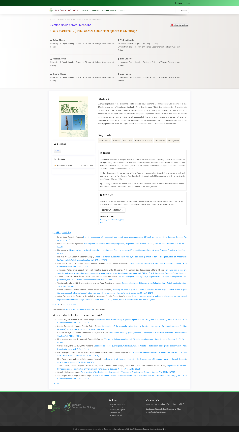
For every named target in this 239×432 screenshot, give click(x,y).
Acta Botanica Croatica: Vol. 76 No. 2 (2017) (123, 369)
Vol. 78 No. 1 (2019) (74, 19)
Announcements (109, 10)
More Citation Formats (112, 210)
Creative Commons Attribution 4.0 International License (131, 429)
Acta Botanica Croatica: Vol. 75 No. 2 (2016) (81, 356)
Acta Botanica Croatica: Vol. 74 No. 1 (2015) (157, 372)
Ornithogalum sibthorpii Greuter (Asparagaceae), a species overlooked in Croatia (118, 244)
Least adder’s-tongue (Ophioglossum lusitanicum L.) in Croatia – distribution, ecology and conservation (137, 346)
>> (75, 304)
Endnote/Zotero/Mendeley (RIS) (112, 220)
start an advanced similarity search (78, 309)
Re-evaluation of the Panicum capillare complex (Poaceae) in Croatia (109, 372)
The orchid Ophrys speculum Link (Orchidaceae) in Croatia (129, 339)
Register (178, 3)
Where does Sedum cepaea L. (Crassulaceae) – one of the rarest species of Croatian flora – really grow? (137, 376)
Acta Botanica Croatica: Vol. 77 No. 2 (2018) (85, 329)
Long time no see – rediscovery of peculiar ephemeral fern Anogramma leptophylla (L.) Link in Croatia (138, 320)
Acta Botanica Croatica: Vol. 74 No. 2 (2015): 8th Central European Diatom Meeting (152, 273)
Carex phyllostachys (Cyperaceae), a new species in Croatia (155, 263)
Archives (95, 10)
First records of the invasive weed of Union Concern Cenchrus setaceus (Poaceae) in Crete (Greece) (111, 250)
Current (85, 10)
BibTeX (102, 223)
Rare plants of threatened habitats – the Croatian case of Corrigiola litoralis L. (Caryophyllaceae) (146, 359)
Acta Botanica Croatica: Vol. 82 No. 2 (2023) (89, 260)
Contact (123, 10)
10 (71, 304)
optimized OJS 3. (161, 429)
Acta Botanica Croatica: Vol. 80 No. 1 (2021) (135, 293)
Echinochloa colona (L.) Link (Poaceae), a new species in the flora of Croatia (141, 333)
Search (183, 10)
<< (53, 304)
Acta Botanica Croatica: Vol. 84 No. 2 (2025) (95, 280)
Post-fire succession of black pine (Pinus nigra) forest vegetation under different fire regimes (122, 237)
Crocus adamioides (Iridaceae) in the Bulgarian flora (144, 283)
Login (188, 3)
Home (52, 19)
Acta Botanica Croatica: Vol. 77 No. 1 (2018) (75, 362)
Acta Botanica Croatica (66, 10)
